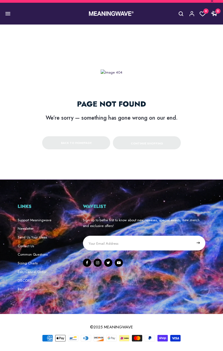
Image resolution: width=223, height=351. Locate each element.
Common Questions (33, 254)
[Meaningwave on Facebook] (87, 263)
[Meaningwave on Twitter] (108, 263)
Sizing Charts (28, 263)
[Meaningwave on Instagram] (98, 263)
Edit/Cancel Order (32, 271)
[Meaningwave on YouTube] (119, 263)
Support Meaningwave (34, 220)
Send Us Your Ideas (32, 237)
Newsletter (25, 228)
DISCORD (25, 280)
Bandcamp (26, 289)
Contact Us (26, 246)
